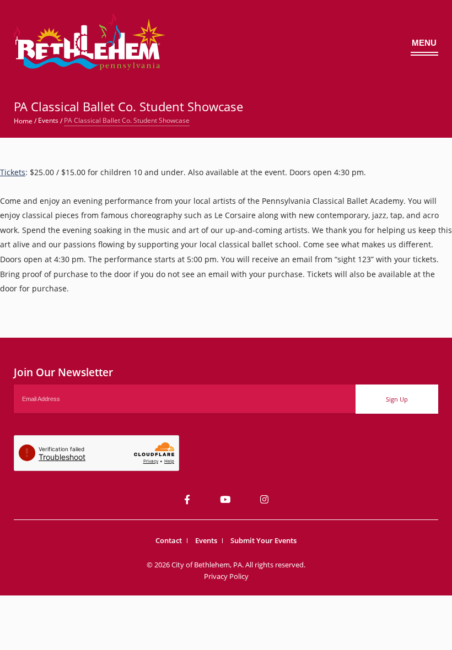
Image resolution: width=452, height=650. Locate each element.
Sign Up (397, 399)
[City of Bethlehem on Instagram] (264, 499)
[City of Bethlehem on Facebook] (187, 499)
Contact (168, 540)
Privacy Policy (226, 576)
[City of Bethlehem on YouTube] (225, 499)
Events (206, 540)
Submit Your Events (263, 540)
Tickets (12, 172)
